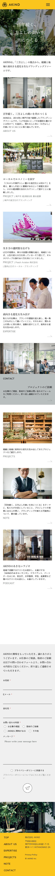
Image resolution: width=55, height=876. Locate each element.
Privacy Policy (31, 854)
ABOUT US (10, 844)
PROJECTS (10, 857)
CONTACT (10, 870)
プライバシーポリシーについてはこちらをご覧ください (27, 777)
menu (48, 4)
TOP (6, 837)
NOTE (7, 863)
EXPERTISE (10, 850)
